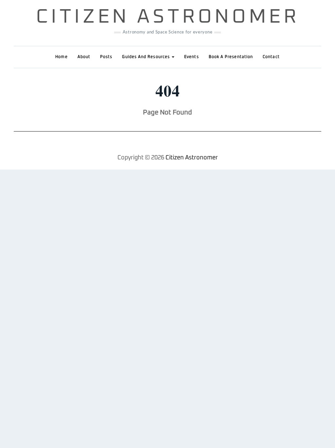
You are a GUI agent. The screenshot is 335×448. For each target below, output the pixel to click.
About (84, 57)
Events (191, 57)
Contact (271, 57)
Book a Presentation (231, 57)
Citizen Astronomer (167, 17)
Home (61, 57)
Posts (106, 57)
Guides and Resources (146, 57)
